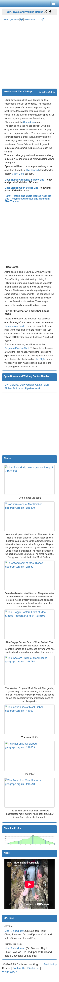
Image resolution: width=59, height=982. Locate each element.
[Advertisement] (29, 57)
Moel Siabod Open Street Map (21, 187)
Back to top (50, 964)
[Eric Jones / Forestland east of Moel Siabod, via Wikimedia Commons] (29, 575)
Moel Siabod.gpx (14, 931)
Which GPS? (9, 971)
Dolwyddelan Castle (14, 326)
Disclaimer (33, 968)
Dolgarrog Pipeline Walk (16, 348)
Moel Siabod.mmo (14, 948)
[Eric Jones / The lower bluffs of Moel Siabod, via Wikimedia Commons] (29, 719)
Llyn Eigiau (40, 359)
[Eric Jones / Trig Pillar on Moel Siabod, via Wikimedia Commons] (29, 756)
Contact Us (18, 968)
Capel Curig (18, 173)
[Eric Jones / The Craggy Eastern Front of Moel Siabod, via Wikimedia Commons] (29, 624)
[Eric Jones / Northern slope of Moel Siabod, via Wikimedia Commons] (29, 516)
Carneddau (29, 122)
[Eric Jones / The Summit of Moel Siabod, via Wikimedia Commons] (29, 792)
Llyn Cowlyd (32, 170)
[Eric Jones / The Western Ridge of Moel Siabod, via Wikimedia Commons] (29, 670)
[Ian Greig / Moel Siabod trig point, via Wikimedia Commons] (29, 479)
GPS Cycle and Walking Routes (25, 12)
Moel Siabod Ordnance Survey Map (24, 179)
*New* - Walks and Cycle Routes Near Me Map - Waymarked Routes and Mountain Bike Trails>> (27, 198)
